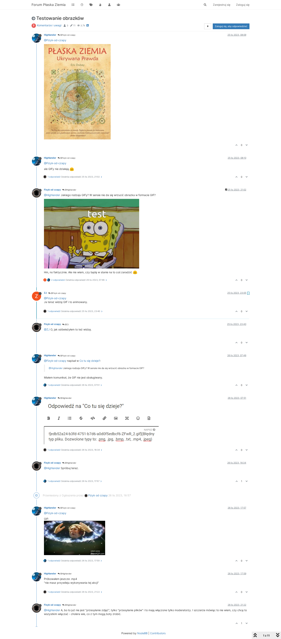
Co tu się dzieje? (90, 360)
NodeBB (142, 633)
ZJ (45, 292)
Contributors (158, 633)
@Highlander (70, 190)
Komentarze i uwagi (49, 25)
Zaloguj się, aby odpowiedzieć (231, 26)
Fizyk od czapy (52, 189)
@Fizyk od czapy (68, 35)
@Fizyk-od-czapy (55, 40)
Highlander (50, 34)
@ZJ (66, 324)
